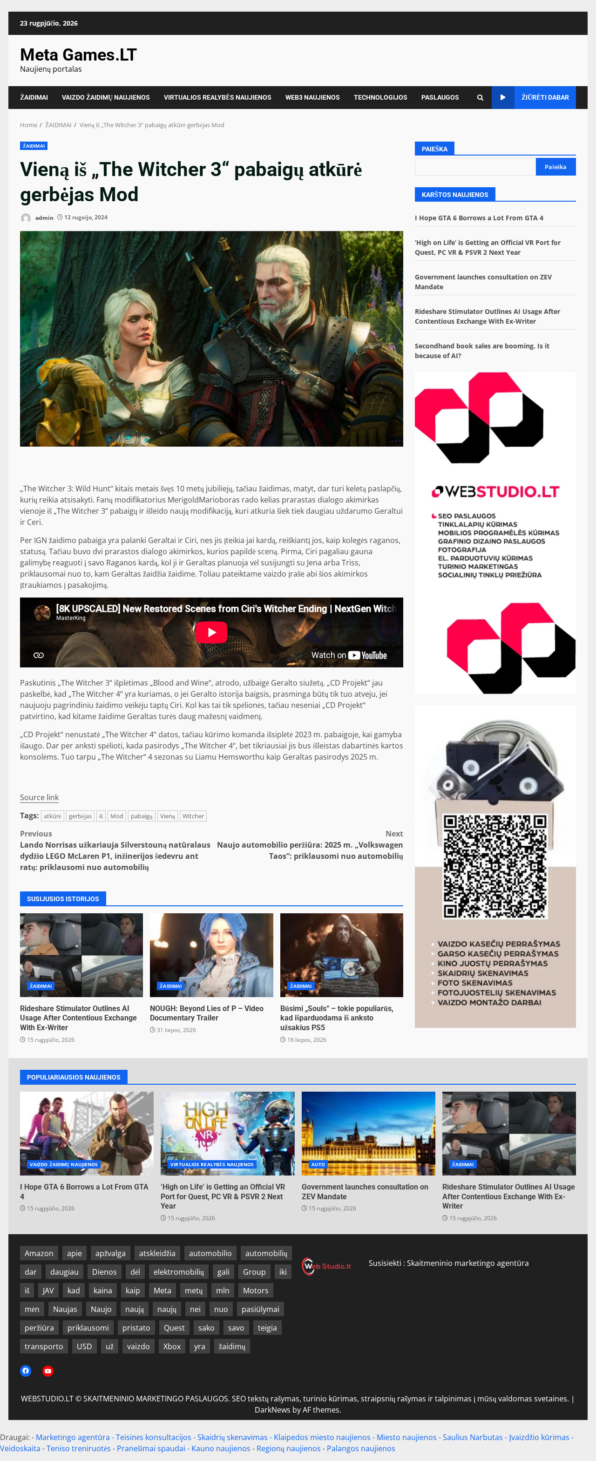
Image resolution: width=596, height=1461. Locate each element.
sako (206, 1328)
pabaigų (142, 816)
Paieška (434, 149)
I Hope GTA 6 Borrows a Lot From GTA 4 (479, 217)
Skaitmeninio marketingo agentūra (468, 1263)
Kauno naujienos (221, 1448)
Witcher (193, 816)
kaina (103, 1290)
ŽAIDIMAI (34, 97)
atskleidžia (157, 1253)
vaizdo (138, 1346)
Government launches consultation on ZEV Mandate (368, 1134)
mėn (32, 1309)
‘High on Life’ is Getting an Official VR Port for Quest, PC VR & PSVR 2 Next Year (227, 1134)
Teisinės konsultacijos (153, 1437)
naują (134, 1309)
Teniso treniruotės (79, 1448)
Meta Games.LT (78, 55)
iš (101, 816)
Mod (116, 816)
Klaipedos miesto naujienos (322, 1437)
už (110, 1346)
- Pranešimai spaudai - (152, 1448)
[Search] (480, 97)
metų (194, 1290)
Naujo (101, 1309)
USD (84, 1346)
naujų (166, 1309)
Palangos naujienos (361, 1448)
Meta (162, 1290)
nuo (221, 1309)
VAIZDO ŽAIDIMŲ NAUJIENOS (106, 97)
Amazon (39, 1253)
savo (236, 1328)
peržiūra (39, 1328)
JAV (48, 1290)
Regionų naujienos (289, 1448)
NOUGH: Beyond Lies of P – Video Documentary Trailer (211, 955)
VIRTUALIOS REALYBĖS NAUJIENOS (217, 97)
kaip (133, 1290)
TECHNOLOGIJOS (380, 97)
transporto (44, 1346)
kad (74, 1290)
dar (31, 1272)
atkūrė (52, 816)
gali (223, 1272)
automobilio (210, 1253)
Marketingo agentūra (73, 1437)
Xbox (172, 1346)
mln (223, 1290)
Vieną (167, 816)
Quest (174, 1328)
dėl (135, 1272)
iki (283, 1272)
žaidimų (232, 1346)
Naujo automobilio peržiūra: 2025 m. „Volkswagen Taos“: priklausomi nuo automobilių (310, 845)
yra (199, 1346)
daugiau (64, 1272)
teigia (267, 1328)
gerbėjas (80, 816)
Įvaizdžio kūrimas (539, 1437)
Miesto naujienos (407, 1437)
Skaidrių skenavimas (232, 1437)
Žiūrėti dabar (545, 97)
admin (44, 217)
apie (74, 1253)
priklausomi (88, 1328)
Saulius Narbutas (473, 1437)
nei (195, 1309)
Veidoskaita (20, 1448)
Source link (39, 797)
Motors (256, 1290)
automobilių (266, 1253)
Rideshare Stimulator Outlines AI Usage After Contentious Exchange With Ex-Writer (81, 955)
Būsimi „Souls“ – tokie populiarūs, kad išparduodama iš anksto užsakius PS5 (341, 955)
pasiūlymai (260, 1309)
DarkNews (273, 1410)
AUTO (318, 1164)
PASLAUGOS (440, 97)
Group (254, 1272)
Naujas (65, 1309)
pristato (136, 1328)
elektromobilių (179, 1272)
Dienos (104, 1272)
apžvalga (110, 1253)
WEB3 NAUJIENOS (312, 97)
